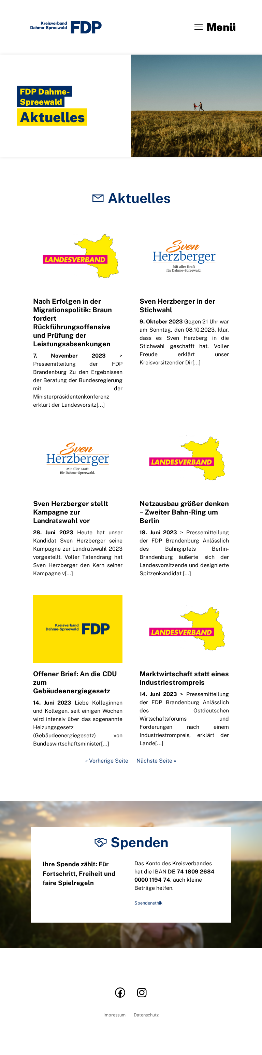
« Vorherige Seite (106, 761)
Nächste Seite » (156, 761)
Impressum (114, 1015)
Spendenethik (148, 903)
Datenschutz (146, 1015)
